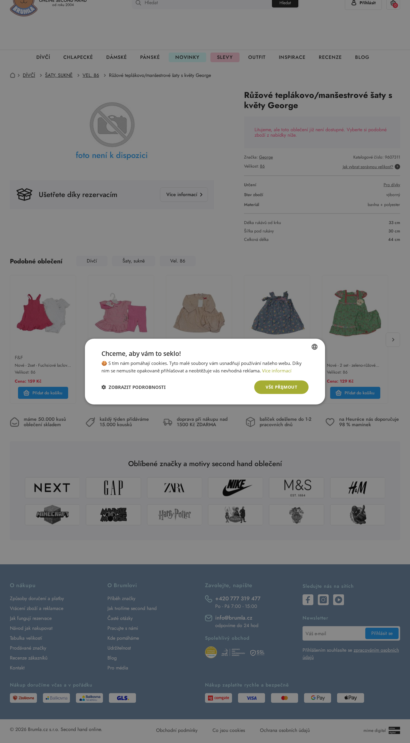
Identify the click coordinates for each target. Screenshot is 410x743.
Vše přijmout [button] (281, 387)
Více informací (276, 371)
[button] (133, 387)
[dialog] (205, 371)
